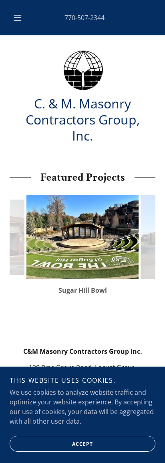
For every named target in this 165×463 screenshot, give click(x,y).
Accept (82, 444)
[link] (82, 70)
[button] (18, 18)
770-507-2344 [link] (84, 17)
